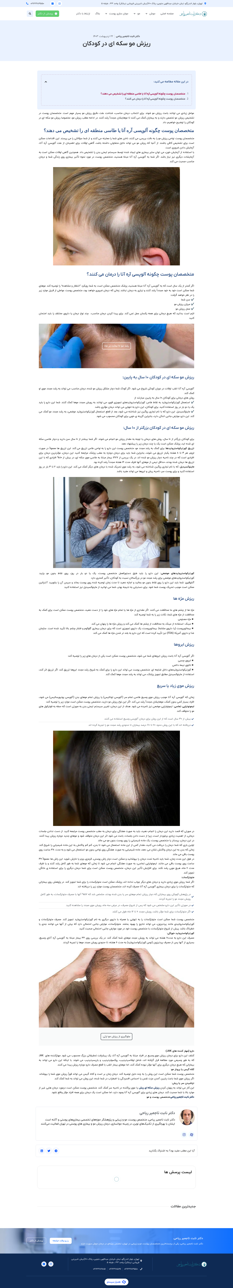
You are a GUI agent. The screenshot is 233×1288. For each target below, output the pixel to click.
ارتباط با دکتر (83, 13)
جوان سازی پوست (118, 13)
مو (138, 13)
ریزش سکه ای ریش (149, 1087)
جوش (152, 13)
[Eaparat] (191, 1134)
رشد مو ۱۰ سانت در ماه (116, 346)
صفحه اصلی (167, 13)
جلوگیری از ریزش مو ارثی (116, 1036)
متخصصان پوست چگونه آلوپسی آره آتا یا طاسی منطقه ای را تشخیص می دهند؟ (143, 93)
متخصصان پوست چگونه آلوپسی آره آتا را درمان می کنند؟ (155, 99)
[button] (30, 13)
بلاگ (97, 13)
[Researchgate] (52, 3)
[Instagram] (59, 3)
